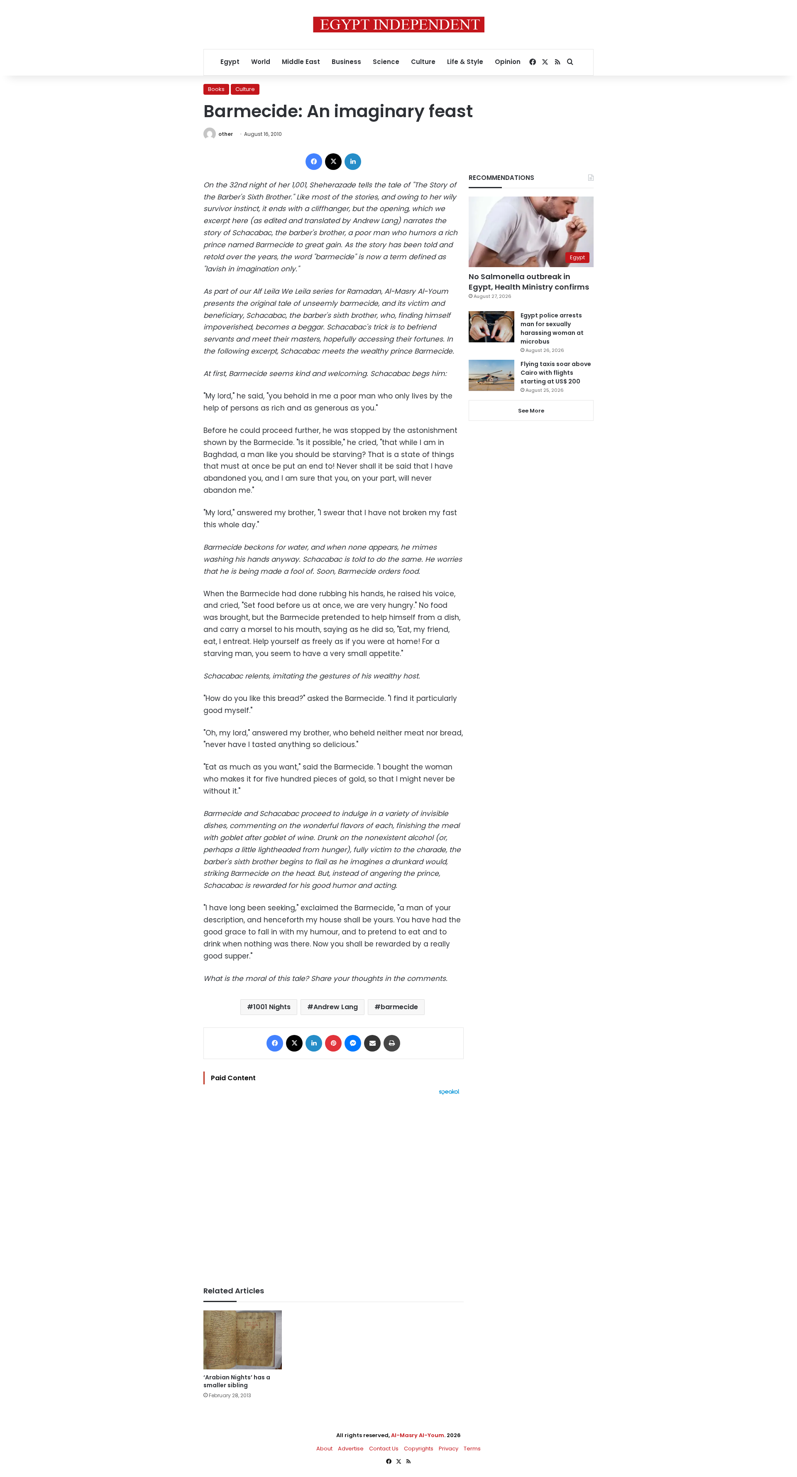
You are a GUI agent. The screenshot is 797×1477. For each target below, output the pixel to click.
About (324, 1448)
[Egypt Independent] (398, 24)
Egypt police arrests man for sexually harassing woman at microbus (552, 328)
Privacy (448, 1448)
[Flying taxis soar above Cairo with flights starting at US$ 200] (491, 375)
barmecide (399, 1007)
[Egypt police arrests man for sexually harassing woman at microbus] (491, 326)
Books (216, 89)
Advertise (351, 1448)
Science (386, 61)
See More (531, 411)
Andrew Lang (335, 1007)
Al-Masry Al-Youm (417, 1435)
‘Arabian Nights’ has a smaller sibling (236, 1381)
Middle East (301, 61)
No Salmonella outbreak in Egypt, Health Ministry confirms (529, 281)
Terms (472, 1448)
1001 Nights (272, 1007)
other (225, 134)
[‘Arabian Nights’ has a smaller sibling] (242, 1339)
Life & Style (465, 61)
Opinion (508, 61)
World (260, 61)
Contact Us (383, 1448)
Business (346, 61)
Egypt (230, 61)
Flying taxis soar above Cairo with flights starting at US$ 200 (556, 373)
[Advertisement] (333, 1186)
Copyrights (418, 1448)
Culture (423, 61)
